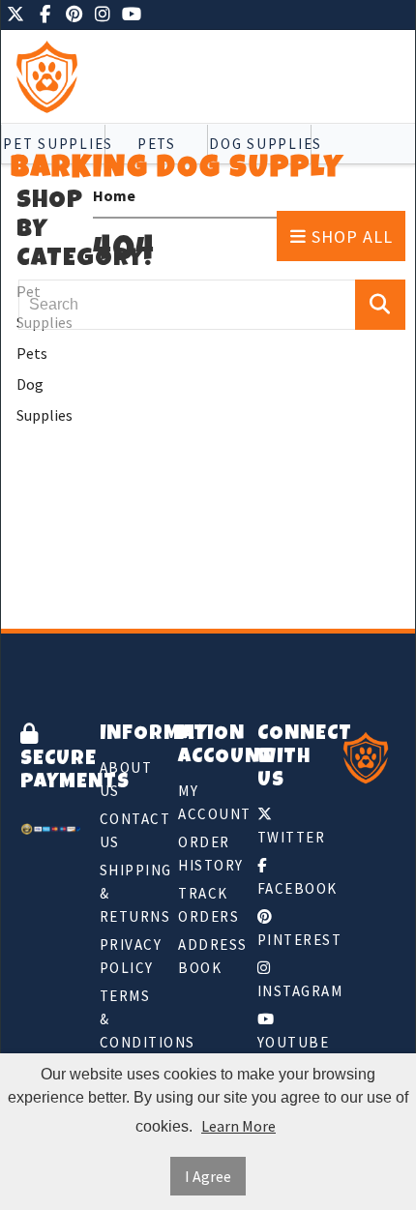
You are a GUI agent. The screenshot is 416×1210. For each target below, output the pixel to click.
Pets (31, 353)
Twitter (287, 837)
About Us (126, 779)
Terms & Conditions (130, 1019)
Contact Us (130, 830)
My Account (208, 802)
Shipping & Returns (130, 893)
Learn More (238, 1126)
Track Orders (208, 905)
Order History (208, 853)
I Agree (208, 1176)
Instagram (287, 991)
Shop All (350, 236)
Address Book (208, 956)
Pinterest (287, 939)
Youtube (287, 1042)
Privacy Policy (130, 956)
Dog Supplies (44, 399)
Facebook (287, 888)
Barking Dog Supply (177, 170)
